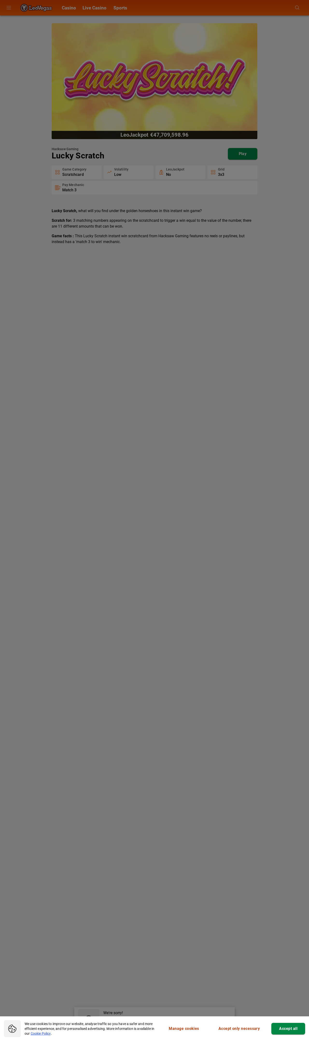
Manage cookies (184, 1028)
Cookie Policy (41, 1033)
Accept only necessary (239, 1028)
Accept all (288, 1028)
